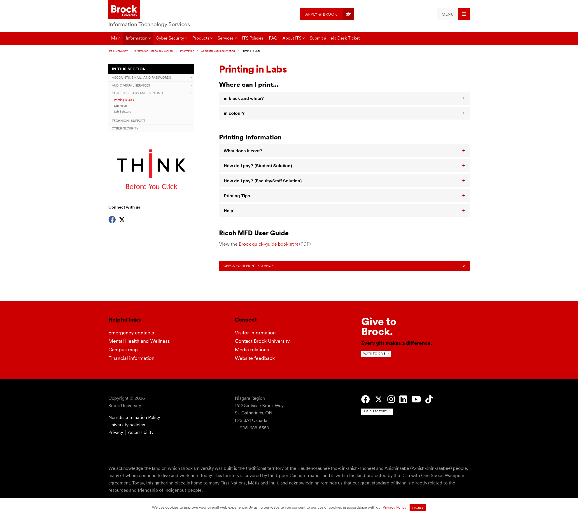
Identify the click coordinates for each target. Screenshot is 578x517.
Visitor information (255, 333)
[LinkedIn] (403, 399)
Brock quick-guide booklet (266, 244)
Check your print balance (248, 266)
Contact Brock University (262, 341)
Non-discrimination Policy (134, 417)
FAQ (273, 38)
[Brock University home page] (124, 10)
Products (200, 38)
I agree (417, 507)
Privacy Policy (394, 507)
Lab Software (122, 111)
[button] (344, 98)
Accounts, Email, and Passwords (141, 77)
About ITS (291, 38)
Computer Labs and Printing (218, 50)
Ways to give (374, 353)
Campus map (123, 349)
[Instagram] (391, 399)
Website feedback (255, 358)
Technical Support (128, 120)
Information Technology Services (149, 24)
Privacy (115, 432)
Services (226, 38)
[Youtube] (416, 399)
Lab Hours (121, 105)
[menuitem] (327, 14)
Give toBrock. (378, 326)
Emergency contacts (131, 333)
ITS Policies (252, 38)
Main (116, 38)
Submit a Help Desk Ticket (335, 38)
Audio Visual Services (131, 85)
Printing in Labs (124, 99)
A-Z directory (375, 411)
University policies (126, 425)
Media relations (252, 349)
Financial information (131, 358)
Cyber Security (170, 38)
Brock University (118, 50)
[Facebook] (112, 219)
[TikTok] (429, 399)
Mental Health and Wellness (139, 341)
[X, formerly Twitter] (122, 219)
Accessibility (141, 432)
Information (136, 38)
